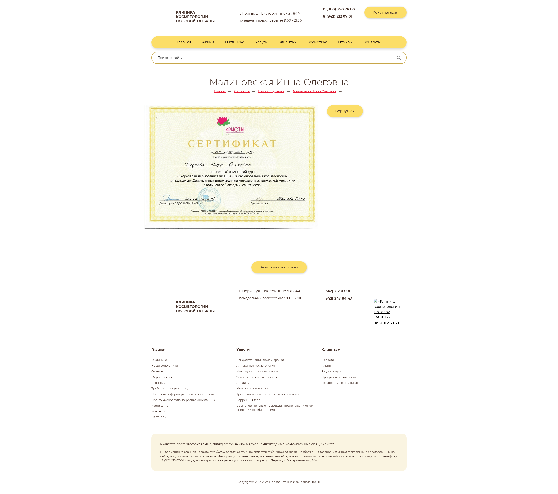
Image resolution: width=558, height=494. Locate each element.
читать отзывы (387, 322)
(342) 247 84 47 (338, 298)
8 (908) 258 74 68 (339, 9)
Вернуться (345, 111)
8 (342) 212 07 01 (337, 16)
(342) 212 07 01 (337, 291)
